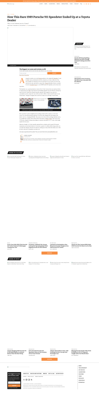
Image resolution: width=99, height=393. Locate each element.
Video (71, 3)
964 (29, 90)
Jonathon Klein (32, 355)
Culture (12, 14)
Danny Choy (31, 249)
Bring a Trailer (49, 118)
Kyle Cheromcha (53, 249)
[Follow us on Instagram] (86, 3)
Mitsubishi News (77, 77)
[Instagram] (21, 141)
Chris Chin (9, 355)
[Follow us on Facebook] (88, 3)
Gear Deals (82, 380)
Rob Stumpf (9, 249)
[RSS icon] (31, 379)
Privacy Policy (34, 1)
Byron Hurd (76, 83)
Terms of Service (21, 75)
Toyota (46, 83)
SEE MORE (49, 253)
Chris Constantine (75, 247)
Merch (58, 3)
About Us (26, 373)
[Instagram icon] (26, 379)
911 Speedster (55, 78)
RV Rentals (82, 382)
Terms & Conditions (39, 376)
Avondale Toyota (33, 84)
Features (81, 374)
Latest (41, 3)
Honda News (76, 56)
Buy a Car (51, 373)
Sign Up (54, 73)
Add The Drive (32, 25)
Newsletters (65, 3)
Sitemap (24, 376)
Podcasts (81, 378)
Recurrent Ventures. (29, 383)
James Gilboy (10, 25)
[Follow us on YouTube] (84, 3)
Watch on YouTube (35, 373)
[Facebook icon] (29, 379)
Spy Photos (82, 370)
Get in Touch (59, 373)
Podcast (76, 3)
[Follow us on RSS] (90, 3)
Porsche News (10, 349)
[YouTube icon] (24, 379)
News (46, 3)
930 (28, 80)
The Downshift (83, 367)
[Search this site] (81, 3)
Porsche (40, 78)
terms (59, 386)
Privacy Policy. (27, 75)
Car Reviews (52, 3)
